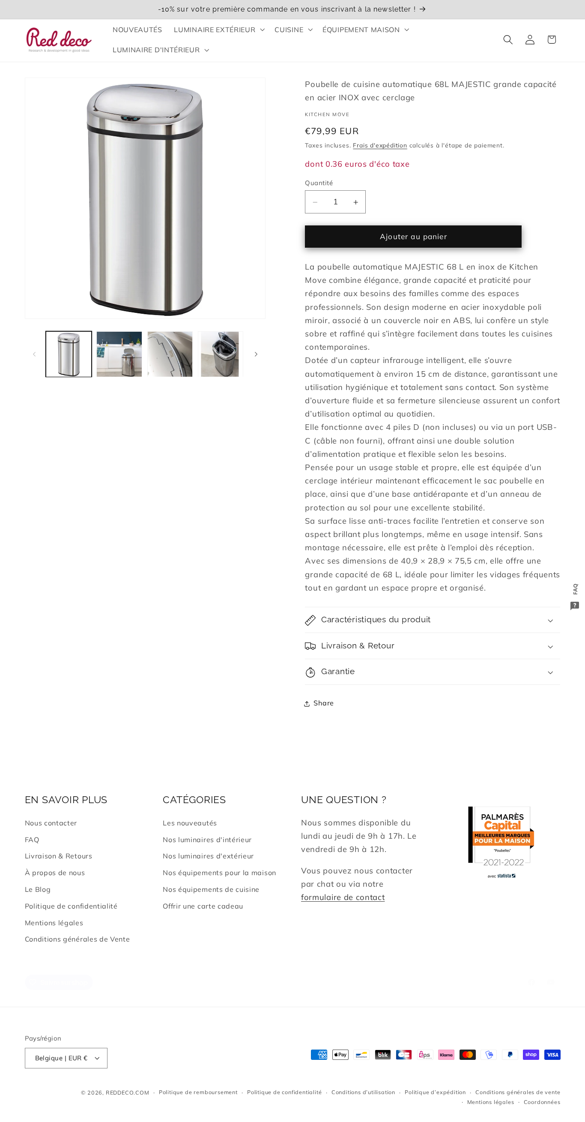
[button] (218, 29)
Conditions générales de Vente (77, 939)
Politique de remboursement (198, 1092)
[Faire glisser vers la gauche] (34, 354)
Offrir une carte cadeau (203, 906)
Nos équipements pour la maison (219, 872)
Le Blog (38, 889)
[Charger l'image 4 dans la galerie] (221, 354)
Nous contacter (51, 823)
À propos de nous (55, 872)
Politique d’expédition (435, 1092)
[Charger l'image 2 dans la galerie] (119, 354)
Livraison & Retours (59, 856)
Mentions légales (54, 922)
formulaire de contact (343, 897)
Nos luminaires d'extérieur (208, 856)
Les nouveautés (190, 823)
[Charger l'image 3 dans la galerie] (170, 354)
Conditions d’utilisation (363, 1092)
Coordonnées (542, 1101)
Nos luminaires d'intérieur (207, 839)
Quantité (319, 183)
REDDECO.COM (127, 1092)
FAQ (32, 839)
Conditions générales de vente (517, 1092)
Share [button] (323, 703)
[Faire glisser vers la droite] (256, 354)
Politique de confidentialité (71, 906)
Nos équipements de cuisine (211, 889)
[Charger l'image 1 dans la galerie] (69, 354)
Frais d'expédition (380, 145)
